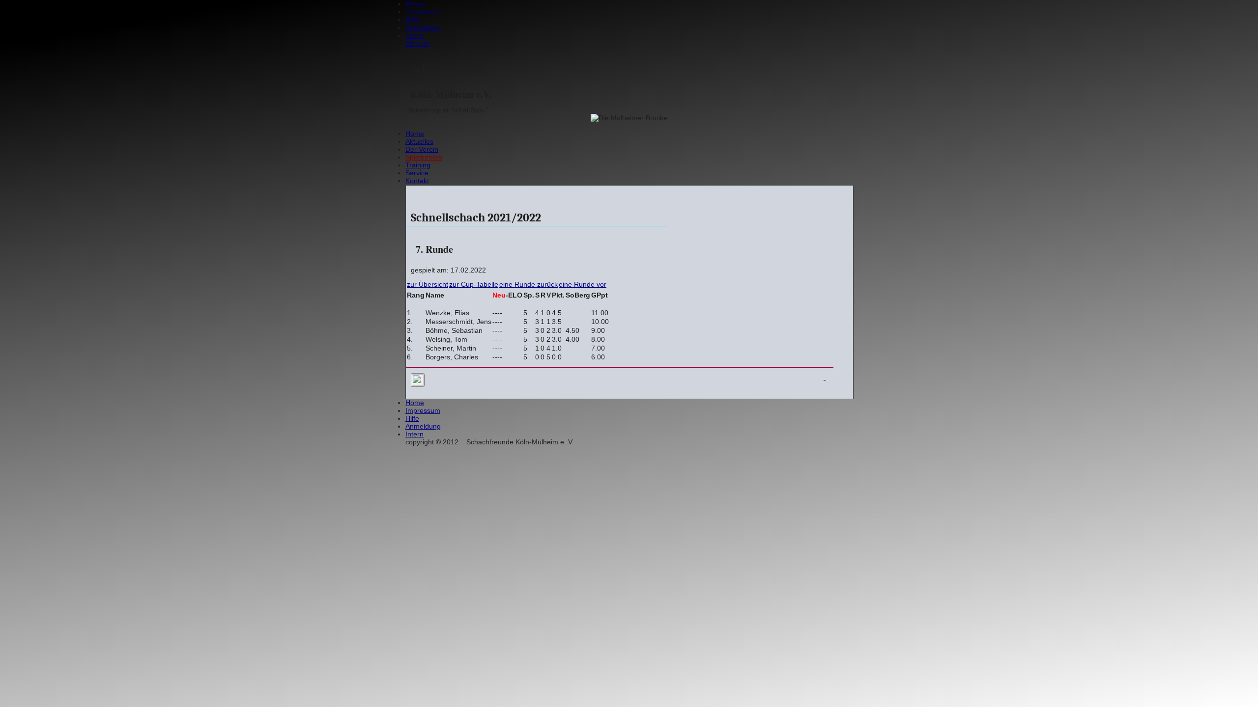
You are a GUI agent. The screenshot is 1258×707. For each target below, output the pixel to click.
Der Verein (421, 149)
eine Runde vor (582, 284)
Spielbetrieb (423, 157)
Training (417, 165)
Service (417, 173)
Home (414, 4)
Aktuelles (419, 141)
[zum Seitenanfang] (823, 381)
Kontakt (417, 181)
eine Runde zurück (528, 284)
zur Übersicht (427, 284)
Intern (414, 35)
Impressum (422, 12)
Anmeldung (423, 27)
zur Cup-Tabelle (473, 284)
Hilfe (412, 20)
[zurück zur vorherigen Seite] (418, 380)
